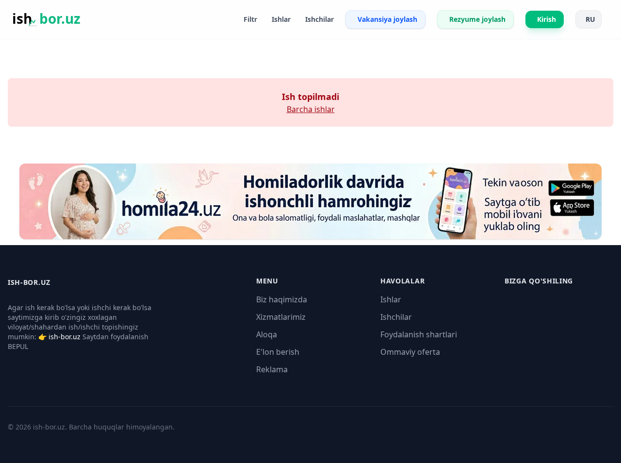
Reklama (272, 369)
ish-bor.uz (65, 336)
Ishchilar (396, 317)
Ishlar (390, 299)
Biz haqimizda (281, 299)
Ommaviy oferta (410, 352)
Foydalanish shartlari (418, 334)
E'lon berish (277, 352)
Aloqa (266, 334)
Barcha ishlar (311, 109)
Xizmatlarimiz (281, 317)
